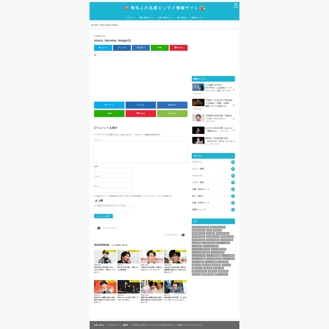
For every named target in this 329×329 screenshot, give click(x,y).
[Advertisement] (213, 52)
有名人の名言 (218, 268)
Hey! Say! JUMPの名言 (200, 227)
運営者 (125, 325)
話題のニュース (197, 17)
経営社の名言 (223, 271)
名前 (96, 166)
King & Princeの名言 (218, 227)
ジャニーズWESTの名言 (201, 252)
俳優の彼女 (206, 265)
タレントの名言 (228, 259)
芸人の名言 (196, 274)
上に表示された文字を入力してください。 (111, 205)
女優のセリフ (197, 268)
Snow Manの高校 (213, 240)
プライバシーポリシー (140, 325)
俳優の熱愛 (216, 265)
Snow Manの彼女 (199, 240)
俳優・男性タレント (146, 17)
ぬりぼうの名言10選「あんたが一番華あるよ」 (218, 129)
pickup (209, 230)
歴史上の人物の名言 (199, 271)
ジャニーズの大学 (199, 255)
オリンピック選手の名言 (201, 249)
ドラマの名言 (223, 262)
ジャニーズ (130, 17)
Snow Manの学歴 (227, 236)
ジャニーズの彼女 (228, 255)
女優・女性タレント (165, 17)
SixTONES (217, 230)
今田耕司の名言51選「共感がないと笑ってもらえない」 (218, 118)
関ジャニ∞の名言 (221, 274)
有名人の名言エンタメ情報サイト (174, 325)
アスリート (197, 162)
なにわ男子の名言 (208, 243)
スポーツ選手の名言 (214, 259)
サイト (96, 186)
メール (97, 176)
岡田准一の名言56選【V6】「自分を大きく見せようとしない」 (218, 141)
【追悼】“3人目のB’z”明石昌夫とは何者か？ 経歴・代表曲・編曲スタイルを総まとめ (213, 104)
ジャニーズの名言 (217, 252)
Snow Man (210, 233)
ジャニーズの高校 (199, 259)
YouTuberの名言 (226, 240)
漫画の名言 (212, 271)
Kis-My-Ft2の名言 (199, 230)
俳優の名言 (196, 265)
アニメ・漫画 (198, 169)
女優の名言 (208, 268)
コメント (98, 140)
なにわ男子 (196, 243)
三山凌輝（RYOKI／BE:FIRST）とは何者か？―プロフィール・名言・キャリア (212, 89)
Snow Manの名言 (199, 236)
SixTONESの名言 (199, 233)
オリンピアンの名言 (211, 246)
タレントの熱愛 (210, 262)
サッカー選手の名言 (219, 249)
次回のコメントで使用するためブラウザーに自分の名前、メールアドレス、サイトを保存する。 (135, 196)
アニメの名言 (197, 246)
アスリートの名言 (223, 243)
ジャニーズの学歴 (213, 255)
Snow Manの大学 (213, 236)
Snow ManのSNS (222, 233)
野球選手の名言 (207, 274)
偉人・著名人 (182, 17)
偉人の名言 (226, 265)
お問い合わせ (99, 325)
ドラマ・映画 (198, 182)
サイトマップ (113, 325)
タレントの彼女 (198, 262)
